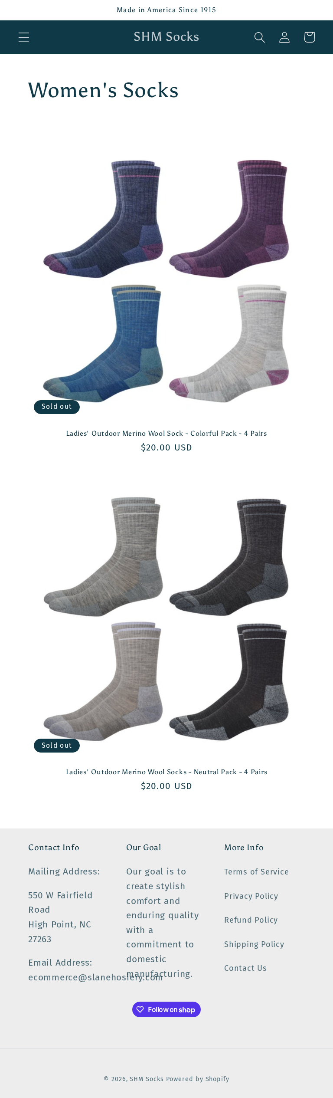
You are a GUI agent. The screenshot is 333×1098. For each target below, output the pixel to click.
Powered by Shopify (197, 1079)
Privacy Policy (251, 896)
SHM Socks (148, 1079)
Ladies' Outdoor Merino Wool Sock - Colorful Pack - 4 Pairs (166, 433)
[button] (23, 37)
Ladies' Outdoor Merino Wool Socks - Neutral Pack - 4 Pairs (167, 772)
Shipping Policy (254, 944)
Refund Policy (251, 920)
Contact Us (245, 968)
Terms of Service (256, 872)
